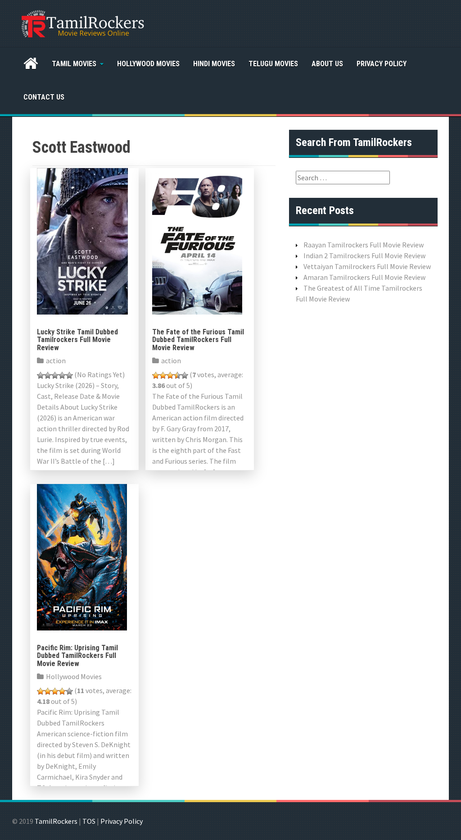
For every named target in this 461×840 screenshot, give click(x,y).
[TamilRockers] (82, 22)
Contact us (43, 97)
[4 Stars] (62, 375)
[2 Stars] (47, 375)
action (56, 360)
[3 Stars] (55, 375)
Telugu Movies (273, 63)
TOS (88, 821)
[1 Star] (40, 375)
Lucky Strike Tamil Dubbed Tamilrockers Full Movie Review (77, 340)
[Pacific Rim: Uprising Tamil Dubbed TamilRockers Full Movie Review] (82, 556)
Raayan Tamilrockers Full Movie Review (363, 244)
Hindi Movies (214, 63)
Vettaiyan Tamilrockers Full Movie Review (367, 266)
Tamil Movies (74, 63)
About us (327, 63)
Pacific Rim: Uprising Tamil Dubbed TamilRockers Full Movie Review (77, 656)
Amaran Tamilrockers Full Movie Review (364, 277)
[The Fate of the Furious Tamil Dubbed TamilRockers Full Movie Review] (197, 240)
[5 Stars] (69, 375)
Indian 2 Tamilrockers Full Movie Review (364, 255)
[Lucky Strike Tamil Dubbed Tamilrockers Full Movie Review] (82, 240)
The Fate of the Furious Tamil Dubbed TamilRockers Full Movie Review (198, 340)
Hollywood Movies (148, 63)
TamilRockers (56, 821)
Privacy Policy (382, 63)
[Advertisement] (363, 453)
